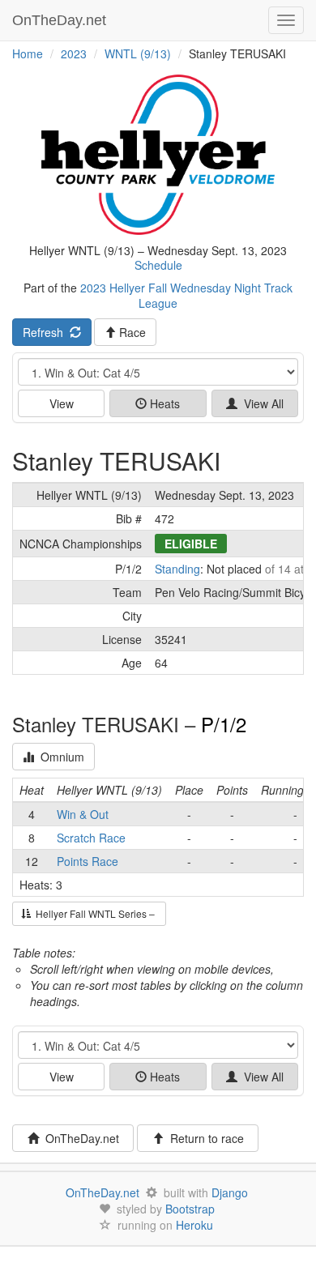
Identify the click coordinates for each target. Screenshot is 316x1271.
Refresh (46, 332)
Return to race (204, 1138)
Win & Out (83, 814)
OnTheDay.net (61, 20)
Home (27, 53)
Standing (177, 569)
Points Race (87, 861)
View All (260, 403)
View (61, 403)
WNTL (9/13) (138, 53)
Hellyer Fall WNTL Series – (94, 913)
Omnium (59, 757)
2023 (74, 53)
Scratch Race (91, 838)
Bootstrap (190, 1209)
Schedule (158, 265)
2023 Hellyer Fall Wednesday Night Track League (186, 294)
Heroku (194, 1225)
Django (229, 1192)
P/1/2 (223, 724)
